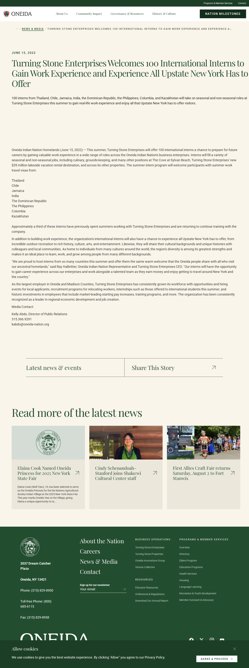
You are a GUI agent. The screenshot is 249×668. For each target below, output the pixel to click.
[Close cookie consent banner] (234, 649)
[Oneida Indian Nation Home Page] (17, 14)
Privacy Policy (154, 657)
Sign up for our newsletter (95, 585)
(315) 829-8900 (42, 590)
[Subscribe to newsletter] (124, 589)
